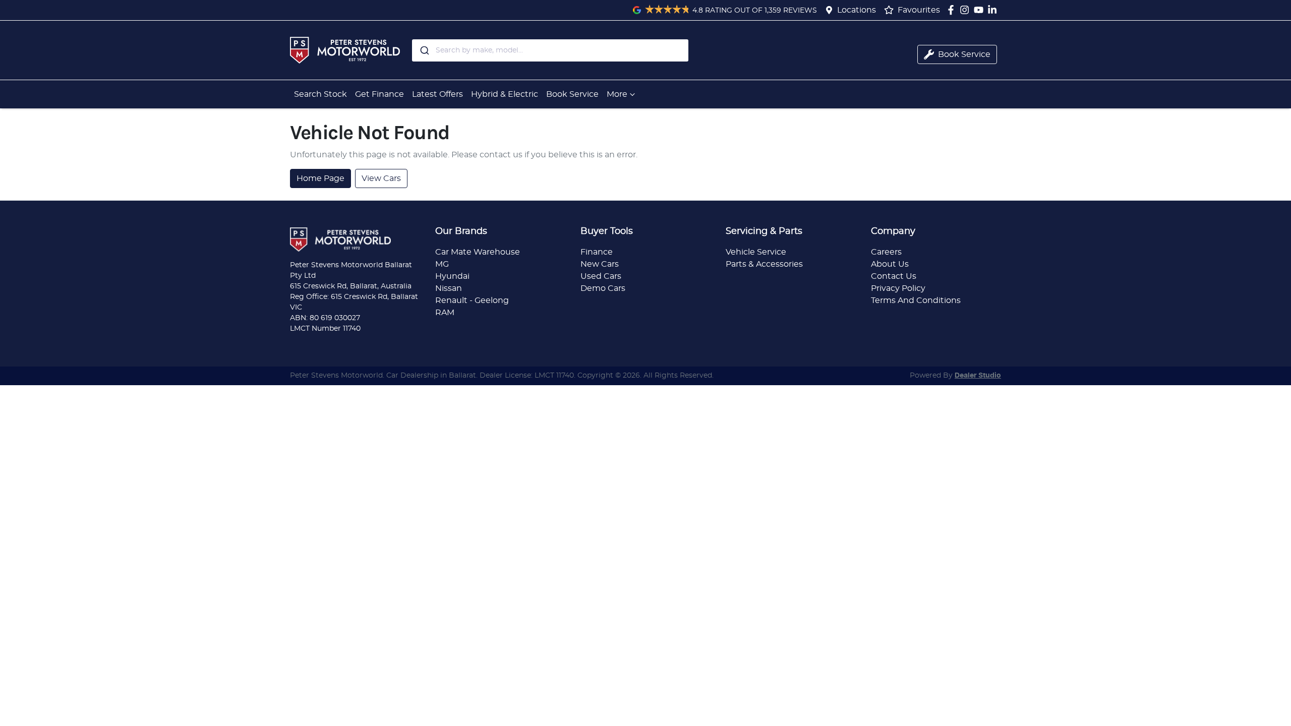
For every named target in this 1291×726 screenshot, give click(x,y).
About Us (890, 264)
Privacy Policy (898, 288)
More (617, 94)
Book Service (572, 94)
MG (442, 264)
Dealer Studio (978, 375)
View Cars (381, 178)
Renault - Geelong (472, 300)
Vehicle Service (756, 252)
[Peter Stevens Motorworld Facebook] (953, 10)
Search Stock (320, 94)
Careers (886, 252)
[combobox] (550, 50)
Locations (856, 10)
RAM (444, 313)
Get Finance (379, 94)
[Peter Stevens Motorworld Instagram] (966, 10)
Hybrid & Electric (504, 94)
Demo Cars (602, 288)
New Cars (599, 264)
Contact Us (893, 276)
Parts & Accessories (764, 264)
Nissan (448, 288)
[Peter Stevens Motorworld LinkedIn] (994, 10)
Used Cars (600, 276)
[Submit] (424, 50)
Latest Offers (437, 94)
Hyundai (452, 276)
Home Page (320, 178)
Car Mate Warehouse (477, 252)
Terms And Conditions (916, 300)
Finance (596, 252)
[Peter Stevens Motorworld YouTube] (980, 10)
